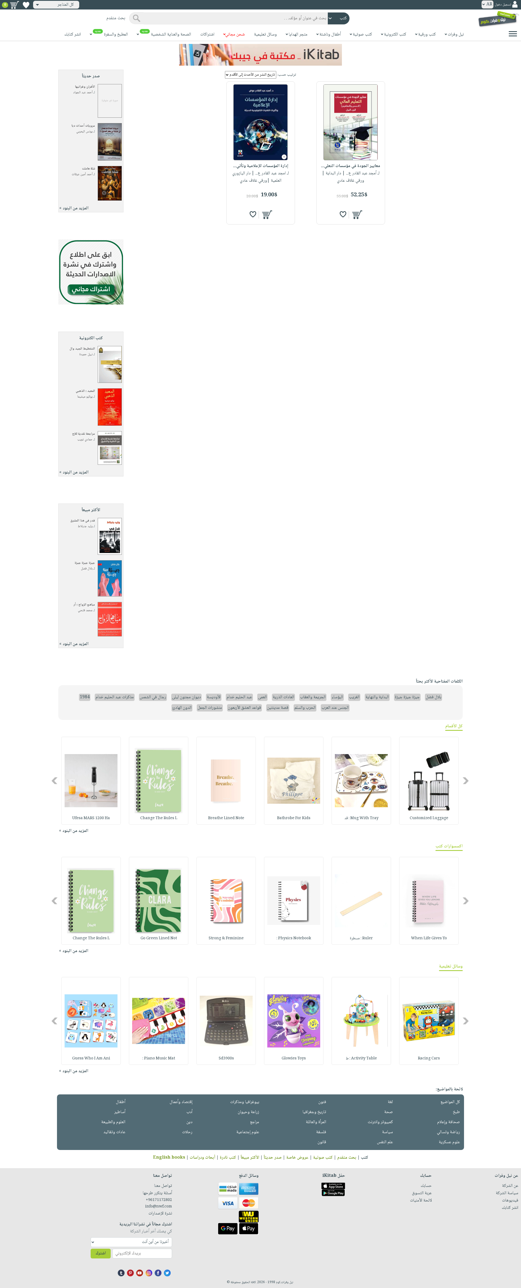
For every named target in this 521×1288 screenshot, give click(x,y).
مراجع (254, 1122)
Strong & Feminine (226, 938)
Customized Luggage (429, 818)
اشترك (101, 1253)
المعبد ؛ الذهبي (85, 391)
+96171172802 (159, 1200)
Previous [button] (466, 780)
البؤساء (337, 697)
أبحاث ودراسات (202, 1157)
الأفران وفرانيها (85, 87)
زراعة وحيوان (248, 1112)
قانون (321, 1142)
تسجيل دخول (503, 5)
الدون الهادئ (182, 708)
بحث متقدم (346, 1157)
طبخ (456, 1112)
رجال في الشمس (153, 697)
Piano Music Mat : (158, 1058)
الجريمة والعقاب (313, 697)
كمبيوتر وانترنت (380, 1122)
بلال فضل (87, 569)
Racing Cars (429, 1058)
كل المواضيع (450, 1102)
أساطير (119, 1112)
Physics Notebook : (294, 938)
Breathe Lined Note (226, 818)
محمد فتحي (85, 610)
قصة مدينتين (277, 708)
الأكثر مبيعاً (250, 1157)
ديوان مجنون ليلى (186, 697)
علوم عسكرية (449, 1142)
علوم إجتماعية (247, 1132)
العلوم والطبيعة (113, 1122)
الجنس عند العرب (335, 708)
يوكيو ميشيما (85, 397)
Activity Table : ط (361, 1058)
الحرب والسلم (305, 708)
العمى (262, 697)
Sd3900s (226, 1058)
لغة (390, 1102)
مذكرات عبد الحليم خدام (115, 697)
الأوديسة (214, 697)
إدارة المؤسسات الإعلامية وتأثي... (260, 166)
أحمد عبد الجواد (83, 92)
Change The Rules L (158, 818)
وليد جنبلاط (85, 526)
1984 (85, 697)
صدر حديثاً (273, 1157)
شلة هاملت (88, 169)
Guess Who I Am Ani (91, 1058)
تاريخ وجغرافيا (314, 1112)
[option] (429, 781)
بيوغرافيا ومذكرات (244, 1102)
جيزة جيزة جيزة (85, 563)
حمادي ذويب (85, 440)
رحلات (187, 1132)
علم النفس (385, 1142)
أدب (189, 1112)
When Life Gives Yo (429, 938)
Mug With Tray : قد (361, 818)
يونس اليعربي (84, 131)
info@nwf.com (158, 1206)
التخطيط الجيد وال (82, 349)
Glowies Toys (294, 1058)
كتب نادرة (228, 1157)
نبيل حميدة (86, 354)
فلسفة (321, 1132)
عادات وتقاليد (114, 1132)
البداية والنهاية (377, 697)
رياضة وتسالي (448, 1132)
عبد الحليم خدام (239, 697)
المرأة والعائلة (316, 1122)
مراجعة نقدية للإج (83, 434)
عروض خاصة (297, 1157)
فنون (322, 1102)
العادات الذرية (283, 697)
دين (189, 1122)
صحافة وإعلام (448, 1122)
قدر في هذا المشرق (82, 521)
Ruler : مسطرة (361, 938)
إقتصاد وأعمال (181, 1102)
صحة (388, 1112)
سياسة (387, 1132)
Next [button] (55, 780)
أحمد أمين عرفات (82, 174)
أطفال (120, 1102)
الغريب (354, 697)
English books (169, 1157)
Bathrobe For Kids (293, 818)
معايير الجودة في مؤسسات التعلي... (350, 166)
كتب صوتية (323, 1157)
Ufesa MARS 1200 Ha (91, 818)
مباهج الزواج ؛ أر (84, 605)
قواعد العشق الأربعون (244, 708)
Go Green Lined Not (159, 938)
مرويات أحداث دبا (83, 126)
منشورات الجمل (210, 708)
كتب (364, 1157)
